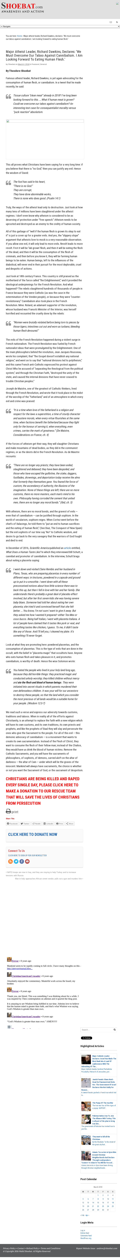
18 (113, 1203)
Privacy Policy (9, 1248)
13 (88, 1203)
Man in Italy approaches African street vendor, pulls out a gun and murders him (48, 879)
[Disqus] (44, 917)
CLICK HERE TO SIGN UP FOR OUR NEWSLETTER (27, 855)
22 (98, 1206)
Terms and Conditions (50, 1248)
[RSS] (10, 861)
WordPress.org (85, 1238)
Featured (35, 64)
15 (98, 1203)
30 (103, 1210)
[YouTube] (27, 861)
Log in (82, 1230)
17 (108, 1203)
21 (93, 1206)
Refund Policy (32, 1248)
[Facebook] (21, 861)
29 (98, 1210)
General (43, 64)
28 (93, 1210)
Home (19, 36)
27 (88, 1210)
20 (88, 1206)
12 (83, 1203)
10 (108, 1199)
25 (113, 1206)
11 (113, 1199)
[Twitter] (16, 861)
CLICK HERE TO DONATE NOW (32, 834)
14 (93, 1203)
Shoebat (11, 64)
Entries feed (84, 1233)
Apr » (87, 1215)
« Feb (82, 1215)
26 (83, 1210)
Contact (20, 1248)
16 (103, 1203)
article (67, 548)
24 (108, 1206)
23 (103, 1206)
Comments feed (86, 1236)
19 (83, 1206)
